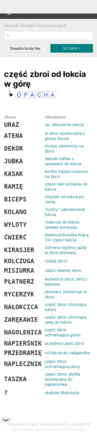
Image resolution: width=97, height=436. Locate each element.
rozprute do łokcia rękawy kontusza (62, 224)
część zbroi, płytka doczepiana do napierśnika (62, 379)
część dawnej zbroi (63, 270)
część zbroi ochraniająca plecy (62, 364)
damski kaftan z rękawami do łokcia (63, 161)
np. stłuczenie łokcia (64, 124)
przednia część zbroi (64, 343)
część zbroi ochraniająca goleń (63, 332)
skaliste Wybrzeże (62, 392)
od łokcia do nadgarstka (67, 352)
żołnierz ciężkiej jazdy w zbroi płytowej (66, 250)
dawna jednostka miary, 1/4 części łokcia (67, 237)
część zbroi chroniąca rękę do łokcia (65, 320)
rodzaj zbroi (56, 260)
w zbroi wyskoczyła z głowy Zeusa (65, 136)
